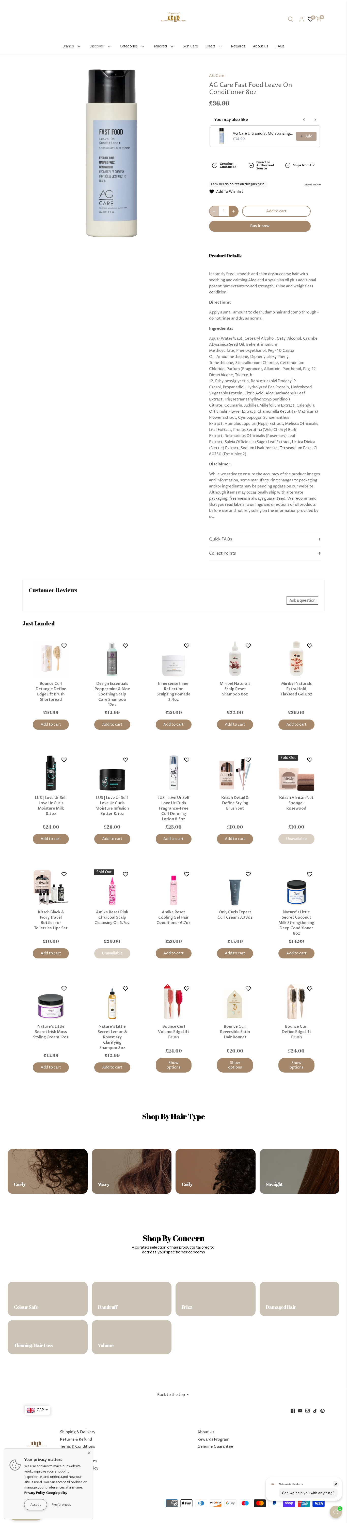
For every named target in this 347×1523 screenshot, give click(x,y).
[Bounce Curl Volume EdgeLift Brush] (174, 1002)
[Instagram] (307, 1410)
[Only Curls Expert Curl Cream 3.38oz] (235, 887)
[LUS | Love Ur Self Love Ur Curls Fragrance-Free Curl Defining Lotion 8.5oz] (174, 773)
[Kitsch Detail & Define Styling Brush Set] (235, 773)
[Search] (290, 19)
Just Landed (38, 623)
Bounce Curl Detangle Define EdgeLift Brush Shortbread (51, 691)
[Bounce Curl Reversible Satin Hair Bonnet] (235, 1002)
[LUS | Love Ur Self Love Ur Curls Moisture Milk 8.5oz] (51, 773)
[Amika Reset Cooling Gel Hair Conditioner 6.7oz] (174, 887)
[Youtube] (300, 1410)
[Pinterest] (322, 1410)
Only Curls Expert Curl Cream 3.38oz (235, 914)
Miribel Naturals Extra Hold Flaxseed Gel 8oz (296, 689)
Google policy (56, 1492)
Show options (173, 1065)
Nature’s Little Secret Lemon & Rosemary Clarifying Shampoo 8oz (112, 1037)
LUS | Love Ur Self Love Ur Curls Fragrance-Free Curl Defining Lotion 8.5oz (173, 808)
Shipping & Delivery (77, 1432)
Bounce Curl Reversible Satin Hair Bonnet (235, 1032)
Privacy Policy (34, 1492)
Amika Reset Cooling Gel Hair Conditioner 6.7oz (173, 917)
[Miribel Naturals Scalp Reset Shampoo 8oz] (235, 659)
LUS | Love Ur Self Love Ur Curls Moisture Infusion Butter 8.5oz (112, 805)
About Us (205, 1432)
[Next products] (315, 119)
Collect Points (222, 553)
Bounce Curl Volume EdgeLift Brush (173, 1032)
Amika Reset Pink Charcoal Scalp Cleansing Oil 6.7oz (112, 917)
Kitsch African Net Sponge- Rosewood (296, 803)
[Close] (89, 1452)
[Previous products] (304, 119)
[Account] (301, 19)
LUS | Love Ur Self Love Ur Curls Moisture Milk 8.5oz (51, 805)
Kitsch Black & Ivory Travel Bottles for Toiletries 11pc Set (51, 920)
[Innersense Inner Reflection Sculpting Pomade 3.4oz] (174, 659)
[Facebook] (293, 1410)
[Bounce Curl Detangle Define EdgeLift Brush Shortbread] (51, 659)
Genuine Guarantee (215, 1446)
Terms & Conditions (77, 1446)
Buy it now (260, 226)
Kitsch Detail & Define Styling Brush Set (235, 803)
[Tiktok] (315, 1410)
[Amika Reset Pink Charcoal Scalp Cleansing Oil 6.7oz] (112, 887)
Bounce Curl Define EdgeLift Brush (296, 1032)
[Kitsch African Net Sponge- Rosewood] (296, 773)
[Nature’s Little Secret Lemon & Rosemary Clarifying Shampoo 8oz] (112, 1002)
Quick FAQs (220, 539)
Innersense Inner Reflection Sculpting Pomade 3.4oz (173, 691)
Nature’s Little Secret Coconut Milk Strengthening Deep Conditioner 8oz (296, 922)
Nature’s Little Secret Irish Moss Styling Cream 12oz (51, 1032)
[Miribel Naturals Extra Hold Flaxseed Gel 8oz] (296, 659)
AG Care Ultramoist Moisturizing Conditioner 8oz (263, 133)
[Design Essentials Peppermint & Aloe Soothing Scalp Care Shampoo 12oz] (112, 659)
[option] (111, 153)
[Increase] (233, 211)
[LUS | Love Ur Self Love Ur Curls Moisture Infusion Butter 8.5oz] (112, 773)
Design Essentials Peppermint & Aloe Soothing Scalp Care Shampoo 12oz (112, 694)
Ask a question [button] (302, 600)
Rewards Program (213, 1439)
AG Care (216, 75)
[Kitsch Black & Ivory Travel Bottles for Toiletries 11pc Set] (51, 887)
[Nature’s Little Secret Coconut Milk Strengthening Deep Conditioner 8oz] (296, 887)
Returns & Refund (76, 1439)
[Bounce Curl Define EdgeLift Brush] (296, 1002)
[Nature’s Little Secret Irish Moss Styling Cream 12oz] (51, 1002)
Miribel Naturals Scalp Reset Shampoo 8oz (235, 689)
